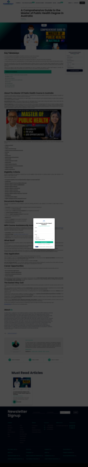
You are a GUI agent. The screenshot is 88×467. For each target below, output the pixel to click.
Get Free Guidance (44, 242)
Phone (36, 234)
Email (36, 231)
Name (36, 227)
